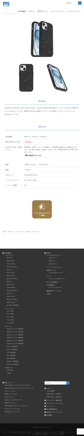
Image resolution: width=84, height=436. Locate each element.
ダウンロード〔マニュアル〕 (55, 403)
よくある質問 (51, 391)
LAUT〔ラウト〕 (10, 397)
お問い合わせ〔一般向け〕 (55, 394)
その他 (49, 294)
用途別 (49, 253)
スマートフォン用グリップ (57, 278)
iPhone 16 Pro (10, 261)
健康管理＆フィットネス (54, 291)
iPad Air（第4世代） (12, 346)
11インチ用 (10, 323)
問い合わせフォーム (33, 155)
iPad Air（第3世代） (12, 349)
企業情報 (49, 415)
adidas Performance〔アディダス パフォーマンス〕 (19, 388)
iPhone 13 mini (11, 302)
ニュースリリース (56, 11)
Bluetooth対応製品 (52, 282)
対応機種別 (22, 11)
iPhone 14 (9, 281)
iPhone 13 (9, 293)
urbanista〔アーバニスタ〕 (12, 409)
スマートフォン (9, 255)
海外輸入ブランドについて (54, 412)
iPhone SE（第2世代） (13, 305)
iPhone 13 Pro (10, 296)
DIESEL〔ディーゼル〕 (11, 394)
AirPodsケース (9, 367)
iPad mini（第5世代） (13, 364)
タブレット (8, 326)
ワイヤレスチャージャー (56, 272)
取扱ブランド (43, 11)
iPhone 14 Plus (11, 287)
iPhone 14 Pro (10, 284)
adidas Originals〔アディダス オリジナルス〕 (18, 385)
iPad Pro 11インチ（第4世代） (15, 337)
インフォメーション (73, 11)
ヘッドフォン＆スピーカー (55, 267)
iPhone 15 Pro (10, 272)
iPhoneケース (36, 231)
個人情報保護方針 (52, 409)
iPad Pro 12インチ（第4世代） (15, 335)
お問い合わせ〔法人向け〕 (55, 397)
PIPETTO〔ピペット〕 (11, 403)
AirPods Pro (10, 370)
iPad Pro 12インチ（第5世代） (15, 332)
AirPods (9, 373)
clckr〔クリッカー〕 (11, 391)
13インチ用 (10, 317)
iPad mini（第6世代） (13, 361)
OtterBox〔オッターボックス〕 (16, 231)
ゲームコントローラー (55, 287)
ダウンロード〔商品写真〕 (54, 400)
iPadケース (52, 261)
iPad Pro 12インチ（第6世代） (15, 329)
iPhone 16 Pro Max (12, 267)
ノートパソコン (9, 308)
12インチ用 (10, 320)
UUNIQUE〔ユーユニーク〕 (13, 411)
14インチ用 (10, 314)
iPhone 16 (9, 258)
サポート (32, 11)
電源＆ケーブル (51, 270)
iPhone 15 (28, 231)
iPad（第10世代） (12, 352)
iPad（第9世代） (11, 355)
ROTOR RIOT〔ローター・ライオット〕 (16, 406)
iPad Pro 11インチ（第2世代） (15, 343)
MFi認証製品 (50, 285)
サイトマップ (50, 406)
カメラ (49, 276)
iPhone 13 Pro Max (12, 299)
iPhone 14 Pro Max (12, 290)
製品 (4, 231)
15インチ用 (10, 311)
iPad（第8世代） (11, 358)
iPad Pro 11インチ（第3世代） (15, 340)
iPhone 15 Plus (11, 275)
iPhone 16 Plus (11, 264)
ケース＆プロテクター (53, 255)
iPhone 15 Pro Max (12, 278)
